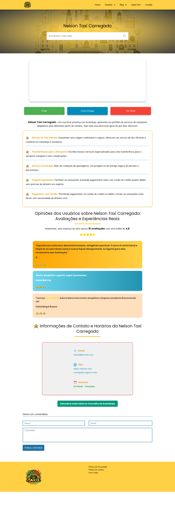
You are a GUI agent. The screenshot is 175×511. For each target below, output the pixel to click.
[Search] (123, 35)
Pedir (44, 111)
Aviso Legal (93, 473)
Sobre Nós (136, 5)
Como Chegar (87, 111)
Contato (148, 5)
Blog (122, 5)
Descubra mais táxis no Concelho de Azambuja (87, 403)
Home (97, 5)
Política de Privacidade (98, 467)
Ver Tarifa (130, 111)
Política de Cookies (96, 470)
